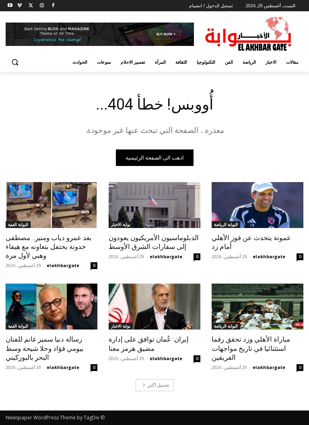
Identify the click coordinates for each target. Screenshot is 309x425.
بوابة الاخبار (120, 224)
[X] (30, 5)
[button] (15, 62)
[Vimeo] (19, 5)
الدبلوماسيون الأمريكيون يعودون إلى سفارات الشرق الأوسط (154, 242)
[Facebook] (53, 5)
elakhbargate (269, 256)
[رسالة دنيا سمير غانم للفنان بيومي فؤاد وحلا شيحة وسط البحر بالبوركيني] (51, 307)
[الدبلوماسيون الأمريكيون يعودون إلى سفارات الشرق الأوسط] (154, 205)
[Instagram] (41, 5)
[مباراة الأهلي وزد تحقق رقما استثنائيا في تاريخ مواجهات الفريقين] (257, 307)
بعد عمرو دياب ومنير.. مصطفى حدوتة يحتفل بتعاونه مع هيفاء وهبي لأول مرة (49, 246)
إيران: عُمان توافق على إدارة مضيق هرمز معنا (149, 343)
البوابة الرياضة (226, 224)
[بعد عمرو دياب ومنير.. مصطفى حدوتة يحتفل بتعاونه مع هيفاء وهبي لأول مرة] (51, 205)
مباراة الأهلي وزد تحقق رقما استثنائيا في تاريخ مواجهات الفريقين (251, 348)
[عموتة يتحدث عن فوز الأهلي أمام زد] (257, 205)
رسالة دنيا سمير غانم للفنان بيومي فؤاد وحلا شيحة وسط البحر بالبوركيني (45, 348)
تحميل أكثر (158, 384)
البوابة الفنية (18, 224)
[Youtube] (10, 5)
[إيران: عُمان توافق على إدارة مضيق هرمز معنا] (154, 307)
